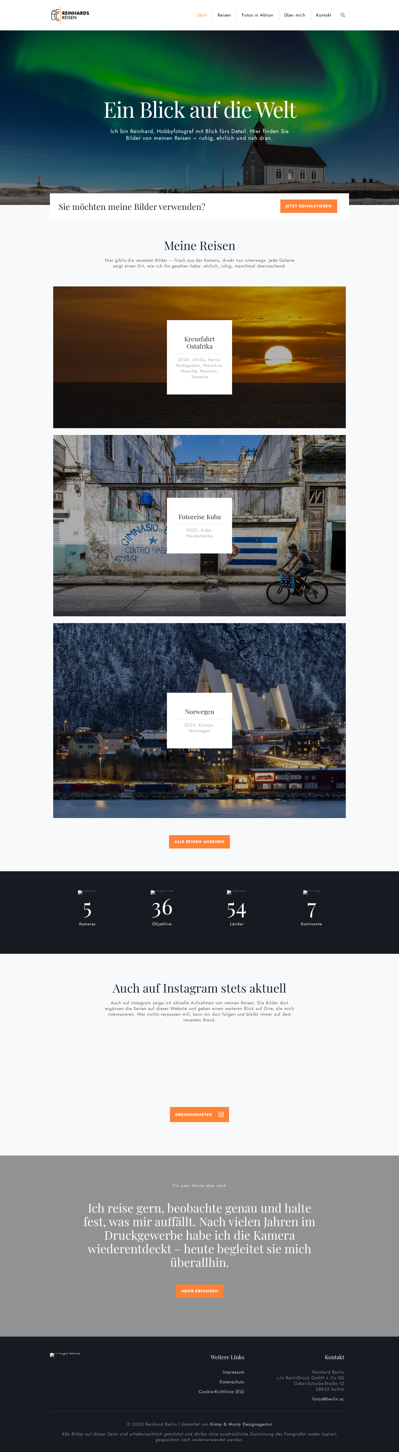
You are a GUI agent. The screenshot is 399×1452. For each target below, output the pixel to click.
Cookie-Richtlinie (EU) (221, 1391)
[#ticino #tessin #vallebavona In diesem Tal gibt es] (236, 1079)
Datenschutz (232, 1382)
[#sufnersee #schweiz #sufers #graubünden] (162, 1073)
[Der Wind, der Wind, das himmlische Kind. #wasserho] (310, 1076)
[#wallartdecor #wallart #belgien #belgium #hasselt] (162, 1059)
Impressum (233, 1372)
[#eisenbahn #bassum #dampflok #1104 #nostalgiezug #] (88, 1076)
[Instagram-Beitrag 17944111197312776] (88, 1045)
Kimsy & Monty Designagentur (241, 1424)
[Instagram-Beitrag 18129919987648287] (162, 1045)
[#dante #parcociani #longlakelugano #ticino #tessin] (236, 1045)
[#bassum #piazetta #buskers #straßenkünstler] (236, 1059)
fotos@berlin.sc (328, 1399)
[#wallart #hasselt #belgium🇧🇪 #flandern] (88, 1059)
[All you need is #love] (310, 1042)
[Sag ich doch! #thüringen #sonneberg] (310, 1059)
